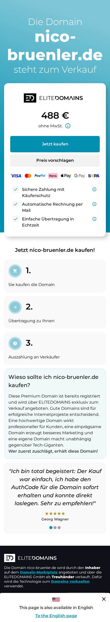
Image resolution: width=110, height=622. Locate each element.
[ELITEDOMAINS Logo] (55, 558)
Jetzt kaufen (55, 144)
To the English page (56, 615)
